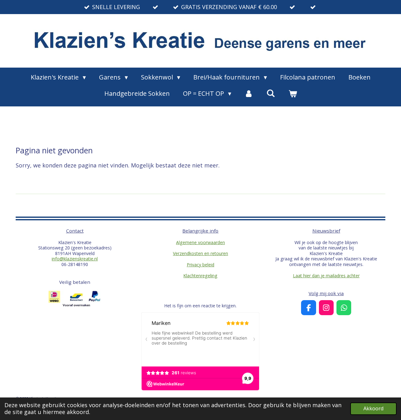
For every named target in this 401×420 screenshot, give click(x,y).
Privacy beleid (200, 265)
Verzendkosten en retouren (200, 253)
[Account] (248, 93)
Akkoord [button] (373, 408)
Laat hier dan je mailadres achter (326, 276)
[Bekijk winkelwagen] (292, 93)
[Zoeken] (270, 93)
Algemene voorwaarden (200, 242)
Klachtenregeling (200, 276)
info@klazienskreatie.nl (75, 259)
